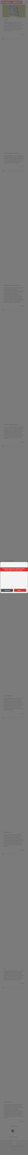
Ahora (19, 590)
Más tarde (7, 590)
